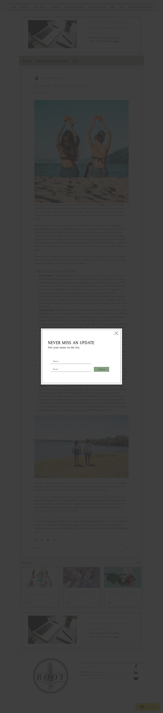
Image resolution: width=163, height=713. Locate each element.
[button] (116, 333)
